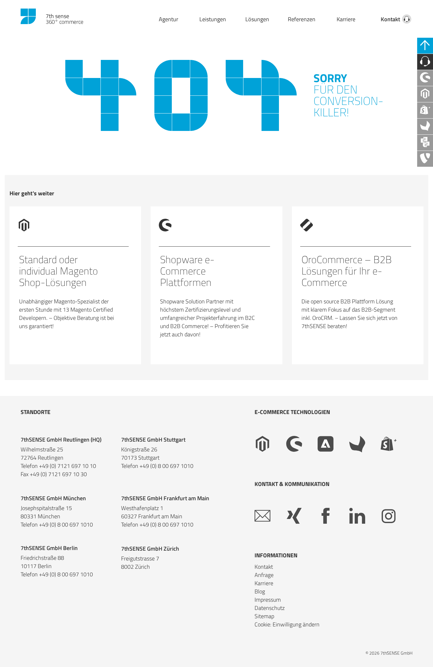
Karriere (346, 19)
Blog (260, 591)
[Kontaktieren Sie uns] (425, 62)
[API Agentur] (425, 143)
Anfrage (264, 575)
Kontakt (390, 19)
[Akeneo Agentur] (425, 126)
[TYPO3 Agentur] (425, 159)
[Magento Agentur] (425, 94)
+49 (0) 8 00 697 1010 (166, 466)
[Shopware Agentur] (425, 78)
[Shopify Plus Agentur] (425, 110)
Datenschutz (270, 608)
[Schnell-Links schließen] (425, 46)
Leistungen (212, 19)
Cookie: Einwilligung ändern (287, 624)
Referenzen (301, 19)
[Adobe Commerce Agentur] (333, 444)
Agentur (168, 19)
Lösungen (257, 19)
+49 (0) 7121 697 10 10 (67, 466)
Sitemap (264, 616)
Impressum (268, 599)
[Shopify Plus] (396, 444)
